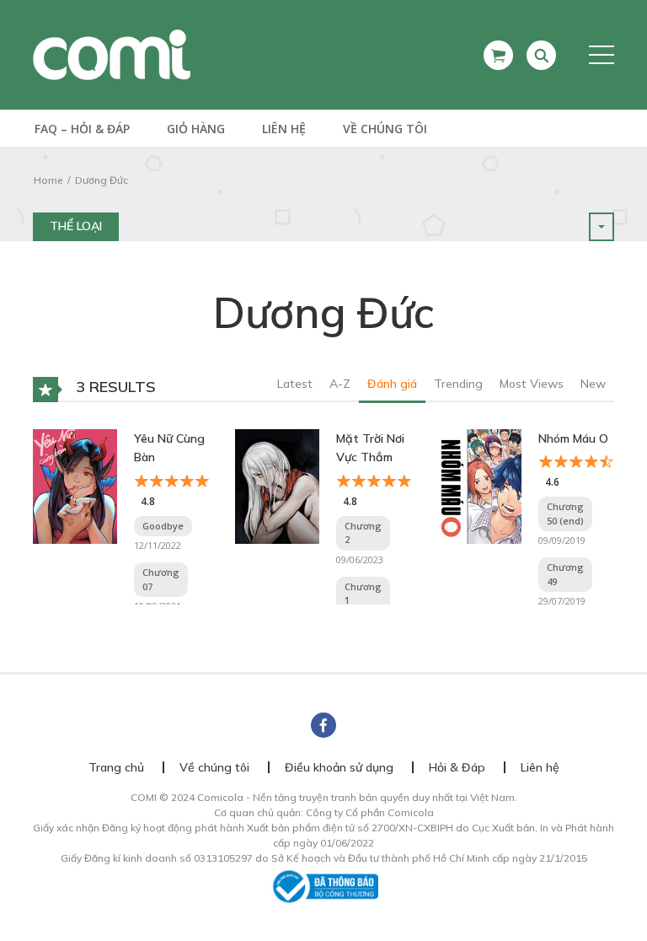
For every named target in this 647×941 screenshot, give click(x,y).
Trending (458, 383)
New (593, 383)
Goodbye (163, 525)
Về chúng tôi (385, 129)
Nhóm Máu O (573, 438)
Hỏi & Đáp (457, 767)
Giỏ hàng (196, 129)
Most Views (532, 383)
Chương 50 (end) (565, 513)
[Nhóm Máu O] (479, 484)
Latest (295, 383)
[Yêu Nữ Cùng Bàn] (75, 484)
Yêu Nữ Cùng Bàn (169, 448)
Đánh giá (392, 383)
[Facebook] (323, 725)
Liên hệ (284, 129)
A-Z (339, 383)
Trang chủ (116, 767)
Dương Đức (101, 180)
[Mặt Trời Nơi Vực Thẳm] (277, 484)
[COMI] (111, 54)
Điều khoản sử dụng (339, 767)
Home (48, 180)
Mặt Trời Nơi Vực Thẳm (370, 448)
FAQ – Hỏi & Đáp (82, 129)
